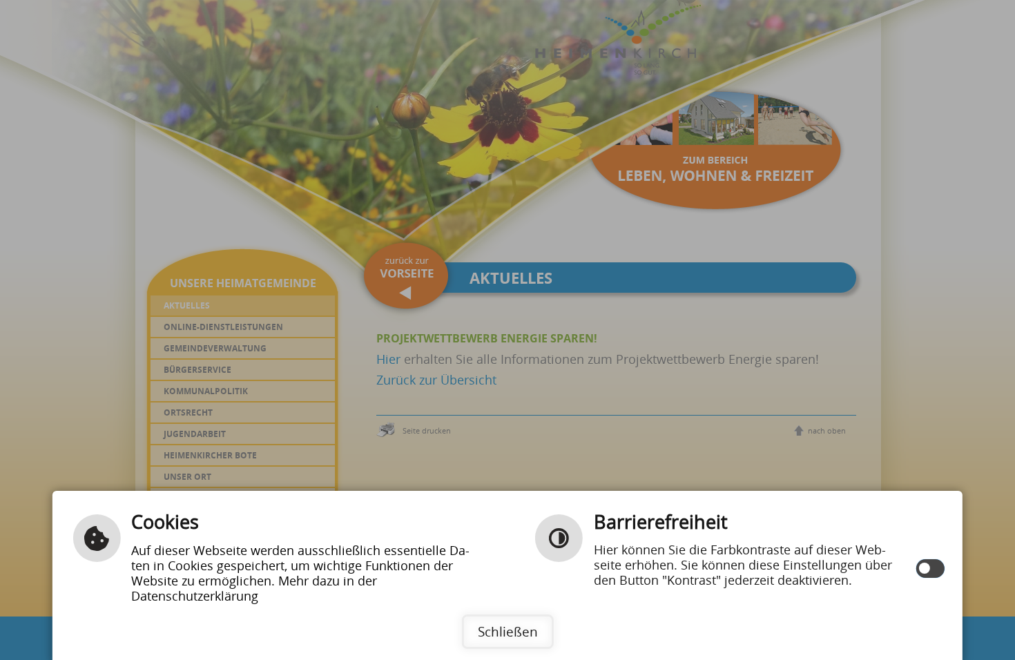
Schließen (508, 631)
